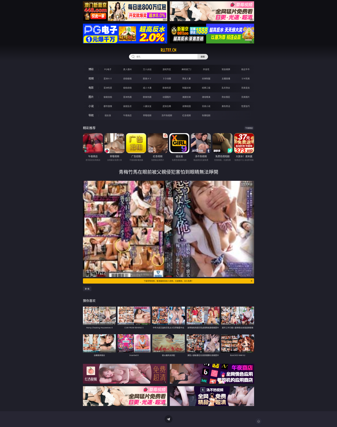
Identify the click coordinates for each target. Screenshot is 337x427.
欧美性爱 (167, 87)
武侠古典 (167, 106)
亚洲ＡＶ (108, 78)
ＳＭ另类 (245, 78)
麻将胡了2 (186, 69)
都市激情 (108, 106)
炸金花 (206, 69)
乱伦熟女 (226, 87)
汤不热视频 (167, 115)
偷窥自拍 (108, 97)
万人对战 (147, 69)
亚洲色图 (127, 97)
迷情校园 (186, 106)
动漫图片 (167, 97)
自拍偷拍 (127, 78)
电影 (91, 87)
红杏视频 (186, 115)
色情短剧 (206, 115)
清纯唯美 (206, 97)
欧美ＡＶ (147, 78)
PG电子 (107, 69)
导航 (91, 115)
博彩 (91, 69)
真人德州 (127, 69)
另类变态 (245, 87)
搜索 (203, 56)
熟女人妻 (186, 78)
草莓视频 (147, 115)
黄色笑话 (226, 106)
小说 (91, 106)
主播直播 (226, 78)
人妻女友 (147, 106)
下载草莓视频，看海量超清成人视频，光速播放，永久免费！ (168, 281)
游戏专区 (167, 69)
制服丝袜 (186, 87)
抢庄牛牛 (245, 69)
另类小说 (206, 106)
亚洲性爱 (108, 87)
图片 (91, 97)
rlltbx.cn (168, 50)
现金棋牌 (226, 69)
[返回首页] (258, 421)
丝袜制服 (206, 78)
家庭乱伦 (127, 106)
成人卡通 (147, 87)
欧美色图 (147, 97)
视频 (91, 78)
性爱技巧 (245, 106)
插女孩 (108, 115)
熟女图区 (226, 97)
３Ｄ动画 (167, 78)
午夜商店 (127, 115)
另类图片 (245, 97)
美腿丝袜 (186, 97)
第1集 (87, 289)
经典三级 (206, 87)
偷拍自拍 (127, 87)
